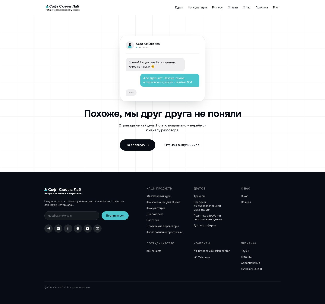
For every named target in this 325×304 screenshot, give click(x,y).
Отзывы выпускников (181, 145)
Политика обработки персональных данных (208, 217)
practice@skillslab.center (214, 251)
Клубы (245, 251)
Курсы (179, 7)
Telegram (204, 257)
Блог (276, 7)
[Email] (97, 228)
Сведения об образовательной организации (207, 205)
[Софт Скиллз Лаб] (63, 7)
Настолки (153, 220)
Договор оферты (205, 225)
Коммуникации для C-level (164, 202)
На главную (135, 145)
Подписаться (115, 215)
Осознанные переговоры (163, 226)
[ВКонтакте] (58, 228)
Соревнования (250, 263)
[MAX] (78, 228)
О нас (246, 7)
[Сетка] (68, 228)
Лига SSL (246, 257)
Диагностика (155, 214)
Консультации (197, 7)
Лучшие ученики (251, 269)
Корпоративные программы (164, 232)
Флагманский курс (159, 196)
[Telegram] (48, 228)
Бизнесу (217, 7)
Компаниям (154, 251)
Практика (262, 7)
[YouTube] (88, 228)
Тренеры (199, 196)
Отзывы (233, 7)
